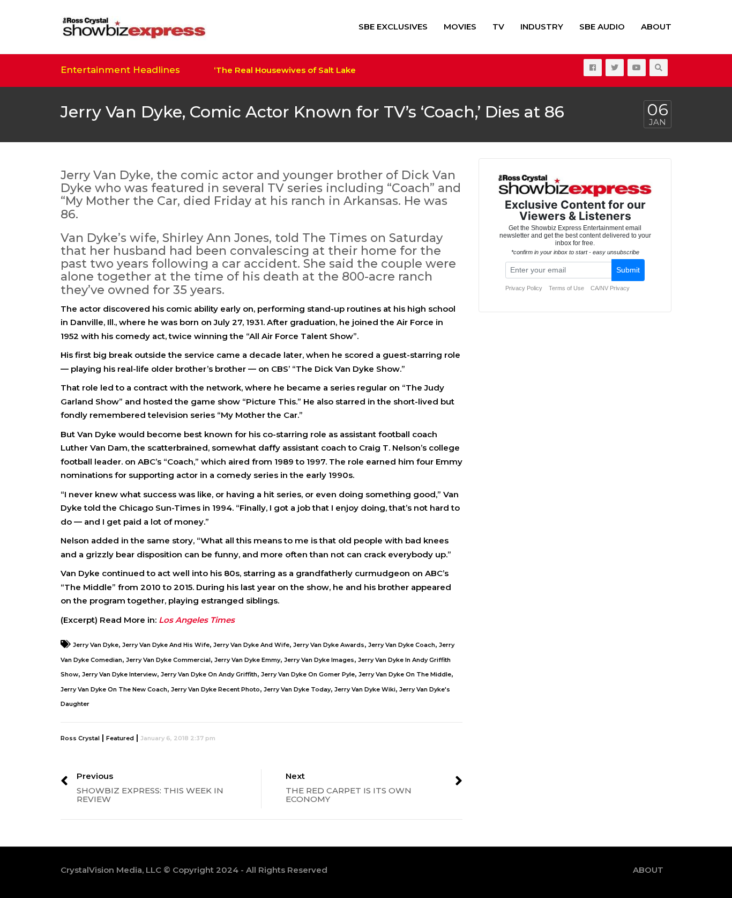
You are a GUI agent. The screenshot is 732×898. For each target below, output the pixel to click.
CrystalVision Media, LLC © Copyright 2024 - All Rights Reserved (194, 870)
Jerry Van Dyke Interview (119, 674)
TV (498, 26)
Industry (541, 26)
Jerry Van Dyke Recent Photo (215, 689)
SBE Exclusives (393, 26)
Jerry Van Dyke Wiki (364, 689)
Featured (120, 738)
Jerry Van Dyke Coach (401, 645)
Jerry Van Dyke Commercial (168, 660)
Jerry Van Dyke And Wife (251, 645)
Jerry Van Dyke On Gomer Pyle (308, 674)
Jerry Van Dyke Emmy (247, 660)
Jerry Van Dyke (95, 645)
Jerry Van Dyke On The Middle (404, 674)
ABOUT (656, 26)
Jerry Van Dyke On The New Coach (114, 689)
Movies (460, 26)
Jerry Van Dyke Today (297, 689)
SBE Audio (602, 26)
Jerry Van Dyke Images (319, 660)
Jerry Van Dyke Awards (328, 645)
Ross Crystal (80, 738)
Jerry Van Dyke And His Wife (166, 645)
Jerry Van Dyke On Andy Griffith (209, 674)
